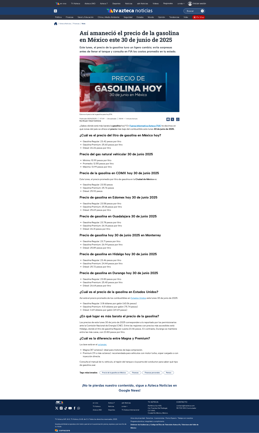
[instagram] (61, 409)
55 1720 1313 (181, 408)
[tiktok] (65, 409)
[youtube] (70, 409)
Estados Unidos (138, 298)
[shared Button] (177, 119)
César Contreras (95, 121)
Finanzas (135, 373)
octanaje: (102, 344)
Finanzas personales (152, 373)
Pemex (168, 373)
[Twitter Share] (172, 119)
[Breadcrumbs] (56, 23)
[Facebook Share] (168, 119)
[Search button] (202, 10)
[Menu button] (65, 11)
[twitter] (56, 409)
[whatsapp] (78, 408)
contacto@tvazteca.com (185, 406)
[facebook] (74, 409)
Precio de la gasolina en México (114, 373)
